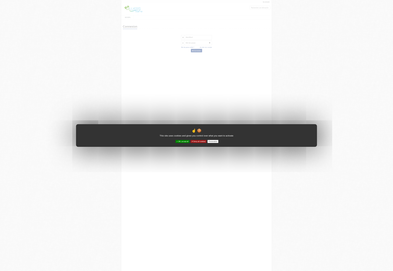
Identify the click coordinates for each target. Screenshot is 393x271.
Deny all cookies (199, 141)
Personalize (213, 141)
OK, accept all (183, 141)
